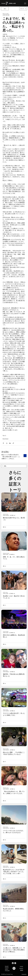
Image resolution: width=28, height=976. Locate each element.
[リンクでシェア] (13, 443)
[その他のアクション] (24, 14)
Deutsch (21, 968)
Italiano (6, 969)
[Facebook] (13, 963)
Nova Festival (5, 438)
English (21, 966)
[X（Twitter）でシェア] (6, 443)
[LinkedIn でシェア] (10, 443)
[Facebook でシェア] (3, 443)
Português (7, 970)
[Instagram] (15, 963)
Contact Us (24, 974)
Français (6, 967)
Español (6, 966)
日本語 (21, 970)
